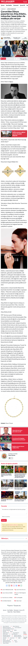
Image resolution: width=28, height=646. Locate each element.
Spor (10, 639)
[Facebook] (7, 585)
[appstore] (10, 605)
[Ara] (24, 1)
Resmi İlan (10, 612)
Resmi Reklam (16, 612)
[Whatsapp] (21, 585)
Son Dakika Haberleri (6, 600)
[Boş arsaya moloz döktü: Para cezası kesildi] (21, 483)
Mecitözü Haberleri (6, 635)
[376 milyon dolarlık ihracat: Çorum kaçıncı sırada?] (21, 495)
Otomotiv (4, 637)
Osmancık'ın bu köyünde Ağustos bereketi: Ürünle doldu (6, 475)
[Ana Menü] (26, 1)
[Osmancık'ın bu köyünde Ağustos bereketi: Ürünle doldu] (7, 469)
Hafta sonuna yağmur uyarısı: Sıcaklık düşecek (7, 488)
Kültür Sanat (5, 634)
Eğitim (15, 630)
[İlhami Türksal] (4, 456)
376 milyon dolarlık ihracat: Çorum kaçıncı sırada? (20, 500)
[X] (9, 585)
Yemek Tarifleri (6, 643)
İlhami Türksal (11, 455)
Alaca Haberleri (6, 626)
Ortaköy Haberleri (6, 636)
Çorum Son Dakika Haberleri (8, 628)
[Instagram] (14, 585)
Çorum (2, 5)
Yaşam (16, 641)
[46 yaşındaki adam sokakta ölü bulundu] (7, 495)
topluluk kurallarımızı (13, 525)
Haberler (3, 9)
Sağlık (19, 637)
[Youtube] (19, 585)
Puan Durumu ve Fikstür (7, 597)
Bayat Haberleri (16, 626)
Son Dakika (9, 5)
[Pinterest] (12, 585)
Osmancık (15, 5)
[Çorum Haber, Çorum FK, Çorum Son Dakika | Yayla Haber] (7, 1)
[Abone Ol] (23, 58)
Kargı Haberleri (16, 632)
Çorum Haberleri (11, 9)
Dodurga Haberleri (6, 630)
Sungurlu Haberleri (6, 640)
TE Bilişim (25, 634)
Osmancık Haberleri (18, 636)
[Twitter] (12, 458)
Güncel (11, 631)
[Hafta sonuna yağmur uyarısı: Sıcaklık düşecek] (7, 483)
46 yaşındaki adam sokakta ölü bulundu (7, 500)
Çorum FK (22, 5)
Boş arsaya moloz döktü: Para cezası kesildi (20, 488)
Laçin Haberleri (14, 634)
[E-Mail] (9, 458)
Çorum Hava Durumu (21, 589)
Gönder (4, 520)
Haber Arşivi (18, 600)
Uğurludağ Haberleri (7, 641)
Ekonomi (4, 631)
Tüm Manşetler (19, 597)
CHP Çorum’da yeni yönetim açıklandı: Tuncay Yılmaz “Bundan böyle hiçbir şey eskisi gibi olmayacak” (20, 475)
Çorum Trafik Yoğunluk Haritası (20, 593)
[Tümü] (26, 538)
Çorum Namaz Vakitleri (8, 592)
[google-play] (17, 605)
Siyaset (4, 639)
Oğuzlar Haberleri (17, 635)
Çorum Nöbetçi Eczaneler (7, 589)
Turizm (15, 640)
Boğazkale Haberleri (7, 627)
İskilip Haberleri (6, 632)
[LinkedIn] (16, 585)
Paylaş (4, 58)
